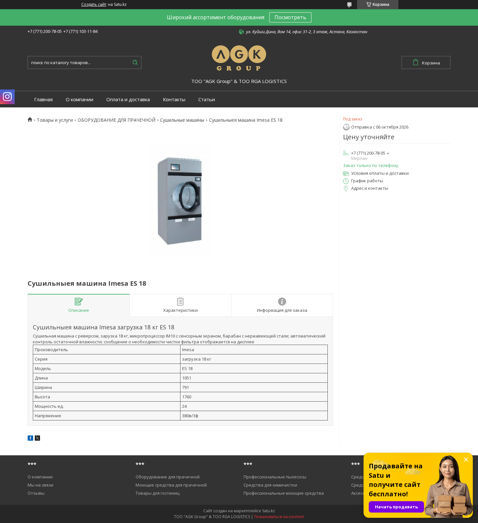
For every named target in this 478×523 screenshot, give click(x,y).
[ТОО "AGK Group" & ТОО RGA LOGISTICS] (239, 57)
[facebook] (30, 439)
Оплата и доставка (128, 99)
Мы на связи (40, 485)
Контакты (174, 99)
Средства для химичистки (270, 485)
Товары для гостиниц (157, 493)
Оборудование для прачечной (168, 477)
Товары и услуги (55, 120)
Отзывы (36, 493)
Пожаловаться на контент (279, 516)
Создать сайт (93, 4)
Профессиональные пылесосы (275, 477)
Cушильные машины (182, 120)
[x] (37, 439)
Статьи (206, 99)
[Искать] (134, 62)
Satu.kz (268, 511)
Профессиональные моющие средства (284, 493)
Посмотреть (290, 17)
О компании (79, 99)
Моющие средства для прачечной (171, 485)
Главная (43, 99)
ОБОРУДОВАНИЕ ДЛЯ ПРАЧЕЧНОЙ (116, 120)
